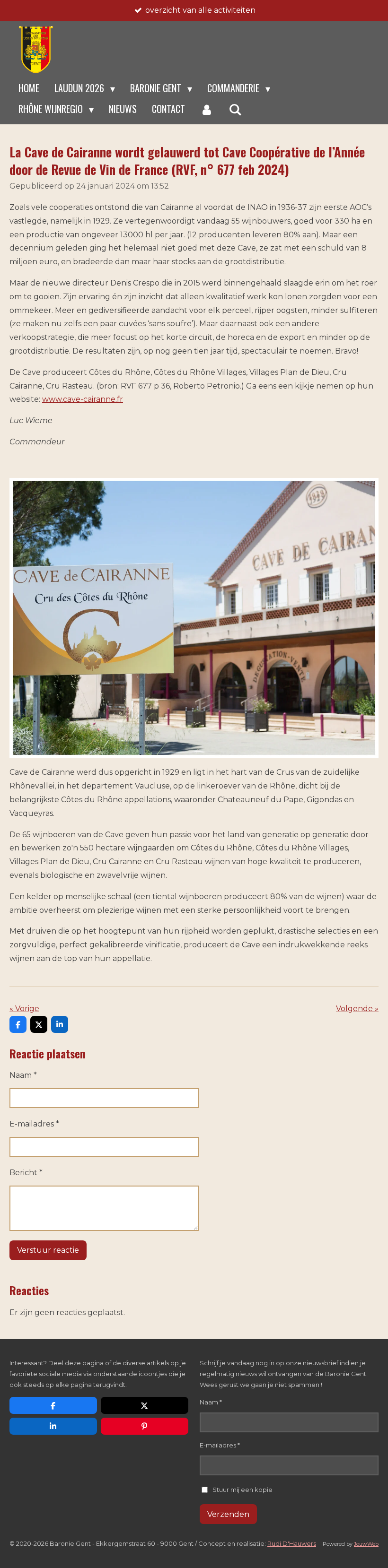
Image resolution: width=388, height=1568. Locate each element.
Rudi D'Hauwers (291, 1543)
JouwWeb (366, 1544)
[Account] (207, 109)
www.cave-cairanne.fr (82, 399)
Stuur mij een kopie (242, 1489)
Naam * (23, 1075)
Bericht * (26, 1172)
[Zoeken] (235, 109)
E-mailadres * (34, 1123)
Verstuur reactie (48, 1250)
